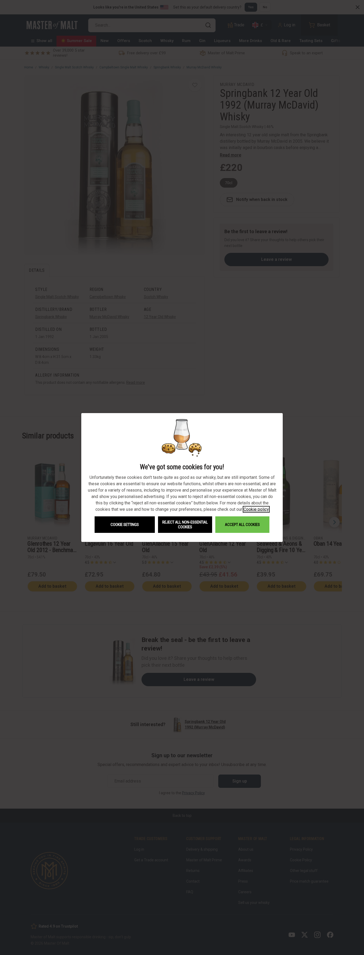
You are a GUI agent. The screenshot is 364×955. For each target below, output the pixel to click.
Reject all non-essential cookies (185, 524)
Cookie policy (256, 509)
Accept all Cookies (242, 524)
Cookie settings (125, 524)
